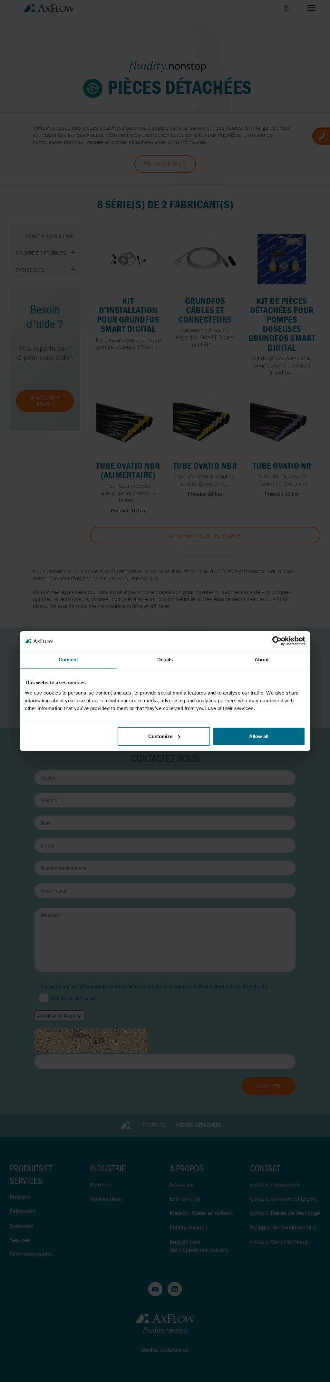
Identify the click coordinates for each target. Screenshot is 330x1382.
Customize (160, 736)
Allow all (258, 736)
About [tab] (262, 659)
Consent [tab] (68, 659)
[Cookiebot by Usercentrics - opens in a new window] (277, 641)
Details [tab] (165, 659)
